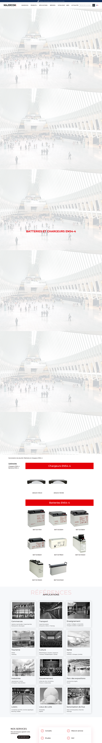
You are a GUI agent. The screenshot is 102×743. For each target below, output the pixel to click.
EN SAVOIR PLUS (23, 737)
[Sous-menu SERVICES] (55, 5)
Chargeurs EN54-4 (14, 466)
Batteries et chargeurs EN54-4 (33, 458)
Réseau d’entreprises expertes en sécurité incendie (52, 1)
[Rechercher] (93, 5)
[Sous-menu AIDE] (69, 5)
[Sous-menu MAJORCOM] (28, 5)
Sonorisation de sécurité (15, 458)
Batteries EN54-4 (13, 468)
